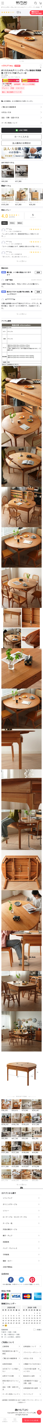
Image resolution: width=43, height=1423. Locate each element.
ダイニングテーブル (7, 7)
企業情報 (4, 1400)
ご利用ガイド (21, 1402)
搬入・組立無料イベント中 (11, 92)
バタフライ (20, 88)
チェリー (5, 88)
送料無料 (17, 84)
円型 (12, 88)
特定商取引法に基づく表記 (17, 1400)
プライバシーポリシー (33, 1400)
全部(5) (4, 223)
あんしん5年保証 (28, 84)
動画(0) (20, 223)
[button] (1, 173)
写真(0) (12, 223)
